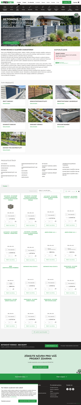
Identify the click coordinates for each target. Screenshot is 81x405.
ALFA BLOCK (4, 163)
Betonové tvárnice (10, 13)
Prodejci (24, 2)
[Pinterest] (70, 389)
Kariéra (48, 2)
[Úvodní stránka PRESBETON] (7, 2)
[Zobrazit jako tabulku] (79, 191)
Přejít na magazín (61, 376)
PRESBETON (3, 13)
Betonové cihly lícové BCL (8, 166)
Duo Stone (24, 171)
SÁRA (43, 176)
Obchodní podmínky (54, 396)
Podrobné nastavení (5, 401)
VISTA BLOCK (66, 167)
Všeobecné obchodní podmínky (40, 393)
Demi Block (4, 170)
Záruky (51, 391)
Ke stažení (38, 2)
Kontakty (53, 2)
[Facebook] (67, 389)
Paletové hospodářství (54, 393)
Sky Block (44, 163)
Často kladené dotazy (20, 376)
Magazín (43, 2)
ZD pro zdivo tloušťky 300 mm (71, 171)
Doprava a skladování (54, 389)
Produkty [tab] (5, 186)
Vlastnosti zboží (53, 395)
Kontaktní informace (54, 387)
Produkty (19, 2)
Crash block (4, 168)
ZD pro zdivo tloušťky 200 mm (71, 169)
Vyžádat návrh (59, 58)
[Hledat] (61, 191)
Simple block (25, 177)
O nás (58, 2)
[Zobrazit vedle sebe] (76, 191)
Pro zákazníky (31, 2)
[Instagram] (73, 389)
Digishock (78, 403)
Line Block (24, 175)
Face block (25, 173)
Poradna (35, 387)
